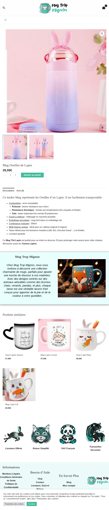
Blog (69, 482)
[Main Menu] (5, 20)
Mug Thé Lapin (13, 240)
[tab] (8, 190)
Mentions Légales (11, 474)
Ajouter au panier (32, 175)
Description (8, 191)
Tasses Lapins (29, 244)
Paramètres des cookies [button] (14, 504)
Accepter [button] (31, 504)
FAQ (40, 479)
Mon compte (69, 485)
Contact (40, 482)
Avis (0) (20, 191)
